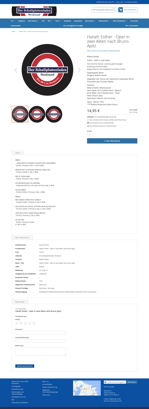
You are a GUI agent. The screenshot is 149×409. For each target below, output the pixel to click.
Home (13, 31)
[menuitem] (13, 20)
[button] (16, 70)
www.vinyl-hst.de (116, 401)
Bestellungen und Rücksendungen (18, 393)
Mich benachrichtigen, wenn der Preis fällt (108, 120)
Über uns (45, 381)
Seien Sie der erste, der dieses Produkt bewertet (103, 51)
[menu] (74, 23)
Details (17, 153)
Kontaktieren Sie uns (19, 397)
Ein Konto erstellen (130, 2)
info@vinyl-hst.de (115, 399)
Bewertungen (19, 302)
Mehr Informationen (22, 238)
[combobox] (104, 9)
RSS (13, 400)
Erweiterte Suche (17, 389)
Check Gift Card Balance (20, 403)
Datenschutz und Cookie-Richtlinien (20, 382)
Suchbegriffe (16, 386)
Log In (118, 2)
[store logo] (34, 11)
